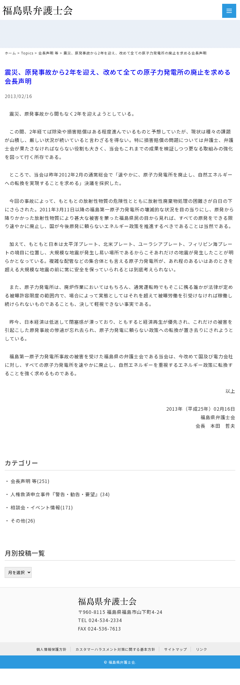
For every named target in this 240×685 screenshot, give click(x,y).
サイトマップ (175, 649)
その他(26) (23, 520)
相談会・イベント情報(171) (42, 507)
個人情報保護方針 (51, 649)
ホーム (10, 52)
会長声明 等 (48, 52)
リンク (201, 649)
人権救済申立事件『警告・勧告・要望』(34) (60, 494)
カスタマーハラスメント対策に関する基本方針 (115, 649)
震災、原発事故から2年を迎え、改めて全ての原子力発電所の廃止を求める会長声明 (118, 76)
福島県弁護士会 (122, 662)
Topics (27, 52)
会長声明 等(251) (30, 480)
